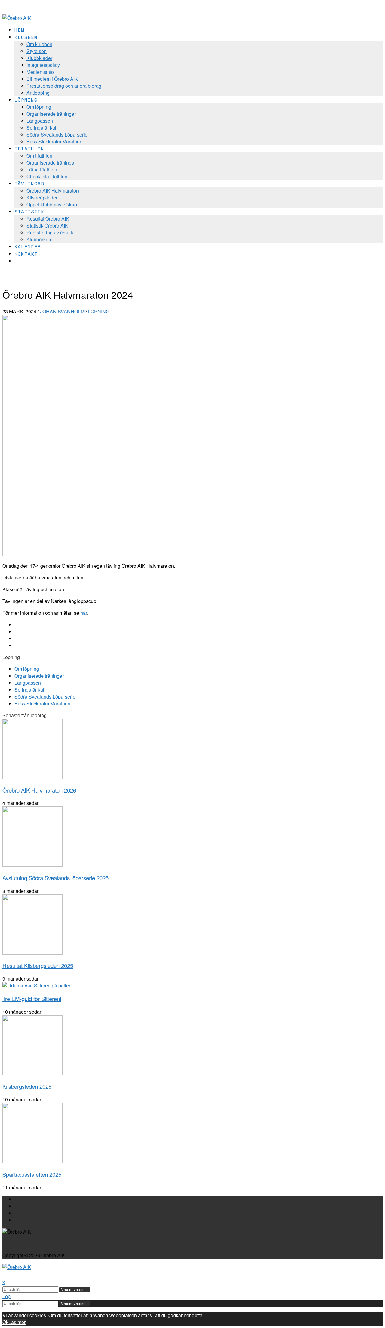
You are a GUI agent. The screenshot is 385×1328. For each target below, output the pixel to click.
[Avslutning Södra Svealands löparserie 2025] (32, 864)
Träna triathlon (41, 169)
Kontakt (26, 253)
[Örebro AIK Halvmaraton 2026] (32, 777)
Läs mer (17, 1322)
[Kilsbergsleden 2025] (32, 1073)
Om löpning (38, 106)
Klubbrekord (39, 239)
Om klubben (39, 44)
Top (6, 1296)
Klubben (26, 37)
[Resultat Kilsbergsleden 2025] (32, 952)
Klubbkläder (39, 58)
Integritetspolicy (43, 64)
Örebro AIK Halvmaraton (52, 190)
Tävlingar (29, 183)
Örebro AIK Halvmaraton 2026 (39, 790)
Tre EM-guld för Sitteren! (31, 999)
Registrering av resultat (51, 232)
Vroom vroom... (74, 1289)
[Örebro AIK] (16, 17)
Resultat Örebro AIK (47, 218)
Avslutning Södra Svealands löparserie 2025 (55, 878)
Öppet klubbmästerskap (51, 204)
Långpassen (39, 120)
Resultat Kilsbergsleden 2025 (37, 965)
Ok (5, 1322)
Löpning (26, 99)
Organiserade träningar (51, 113)
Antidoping (38, 92)
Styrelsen (36, 51)
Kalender (27, 246)
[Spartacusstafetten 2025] (32, 1161)
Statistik (29, 211)
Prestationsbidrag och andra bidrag (63, 85)
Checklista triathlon (46, 176)
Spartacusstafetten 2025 (31, 1174)
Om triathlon (39, 155)
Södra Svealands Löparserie (57, 134)
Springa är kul (41, 127)
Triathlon (29, 148)
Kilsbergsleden (42, 197)
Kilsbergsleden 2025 (26, 1086)
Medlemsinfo (40, 71)
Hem (19, 29)
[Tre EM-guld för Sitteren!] (37, 985)
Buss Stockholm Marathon (54, 141)
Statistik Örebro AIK (47, 225)
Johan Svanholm (62, 311)
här (83, 612)
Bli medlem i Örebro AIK (52, 78)
